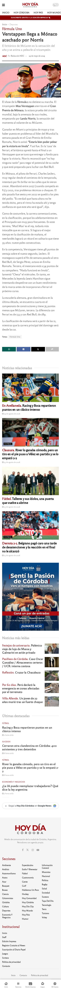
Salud (44, 888)
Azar (4, 881)
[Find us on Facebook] (22, 850)
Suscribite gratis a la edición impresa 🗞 (30, 18)
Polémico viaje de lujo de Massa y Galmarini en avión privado (22, 648)
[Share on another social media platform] (52, 349)
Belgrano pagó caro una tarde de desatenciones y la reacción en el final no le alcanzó (29, 547)
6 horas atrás (9, 753)
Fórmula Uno (15, 337)
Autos (4, 877)
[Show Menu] (3, 5)
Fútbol (7, 399)
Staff (4, 937)
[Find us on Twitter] (27, 850)
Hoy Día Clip (28, 906)
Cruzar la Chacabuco (21, 672)
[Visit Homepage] (30, 5)
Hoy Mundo (27, 910)
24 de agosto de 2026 (12, 413)
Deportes (14, 24)
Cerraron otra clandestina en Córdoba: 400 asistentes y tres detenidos (29, 747)
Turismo (45, 913)
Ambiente (6, 865)
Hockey (25, 894)
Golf (24, 885)
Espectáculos (27, 865)
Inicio (5, 12)
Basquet (5, 885)
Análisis (5, 869)
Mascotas (46, 872)
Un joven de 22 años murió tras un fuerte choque (22, 700)
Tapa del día (47, 901)
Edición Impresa (9, 941)
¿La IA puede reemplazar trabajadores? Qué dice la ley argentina (30, 787)
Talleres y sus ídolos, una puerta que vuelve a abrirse (28, 500)
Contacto (6, 966)
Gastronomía (28, 877)
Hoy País (38, 12)
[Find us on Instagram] (33, 850)
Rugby (44, 884)
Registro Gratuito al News (13, 945)
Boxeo (5, 890)
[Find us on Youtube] (38, 850)
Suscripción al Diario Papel (14, 949)
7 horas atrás (8, 793)
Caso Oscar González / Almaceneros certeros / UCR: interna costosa (22, 662)
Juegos (5, 953)
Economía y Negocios (13, 782)
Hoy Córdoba (21, 12)
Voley (44, 917)
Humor (25, 918)
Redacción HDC (17, 56)
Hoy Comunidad (29, 898)
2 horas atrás (8, 735)
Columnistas (7, 898)
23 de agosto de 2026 (12, 462)
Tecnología (46, 905)
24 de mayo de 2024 (37, 56)
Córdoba (6, 902)
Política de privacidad (11, 962)
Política (45, 880)
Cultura (5, 906)
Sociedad (46, 892)
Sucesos (6, 741)
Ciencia (5, 894)
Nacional (46, 876)
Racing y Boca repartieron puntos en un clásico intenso (29, 407)
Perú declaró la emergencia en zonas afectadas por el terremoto (20, 688)
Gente (25, 881)
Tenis (44, 909)
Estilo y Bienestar (29, 869)
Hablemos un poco (30, 890)
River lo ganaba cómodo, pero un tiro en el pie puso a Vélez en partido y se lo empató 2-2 (30, 454)
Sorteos (5, 957)
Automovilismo (9, 873)
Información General (47, 866)
